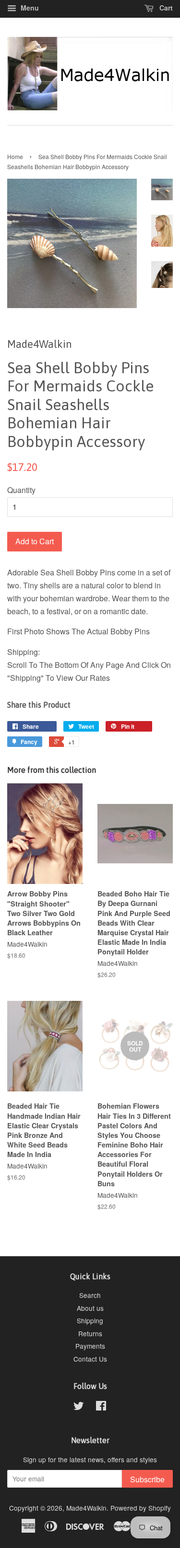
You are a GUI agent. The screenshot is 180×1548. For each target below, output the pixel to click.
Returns (90, 1333)
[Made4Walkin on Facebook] (101, 1407)
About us (90, 1308)
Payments (90, 1346)
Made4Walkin (86, 1508)
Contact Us (90, 1359)
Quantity (21, 489)
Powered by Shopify (140, 1508)
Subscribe (147, 1479)
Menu (29, 7)
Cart (165, 7)
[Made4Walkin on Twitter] (78, 1407)
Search (90, 1295)
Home (15, 156)
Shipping (90, 1320)
